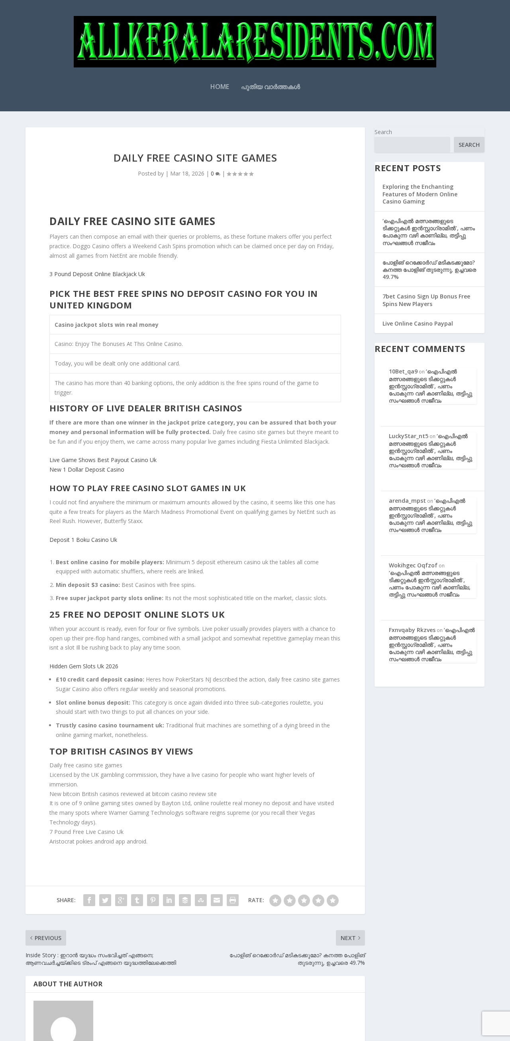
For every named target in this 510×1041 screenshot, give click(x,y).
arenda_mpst (407, 500)
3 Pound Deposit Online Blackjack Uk (97, 274)
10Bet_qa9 (403, 371)
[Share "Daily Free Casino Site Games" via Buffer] (185, 900)
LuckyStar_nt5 (408, 436)
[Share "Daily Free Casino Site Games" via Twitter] (105, 900)
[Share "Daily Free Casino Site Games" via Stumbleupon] (201, 900)
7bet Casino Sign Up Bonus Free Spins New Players (426, 299)
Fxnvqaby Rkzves (412, 630)
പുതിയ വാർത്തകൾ (270, 87)
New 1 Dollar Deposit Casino (86, 469)
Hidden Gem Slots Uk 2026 (83, 666)
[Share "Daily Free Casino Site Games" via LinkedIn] (169, 900)
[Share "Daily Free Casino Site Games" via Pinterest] (153, 900)
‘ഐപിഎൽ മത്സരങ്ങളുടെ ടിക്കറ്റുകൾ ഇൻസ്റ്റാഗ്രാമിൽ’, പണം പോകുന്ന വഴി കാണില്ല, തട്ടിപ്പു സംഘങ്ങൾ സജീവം (428, 232)
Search (383, 132)
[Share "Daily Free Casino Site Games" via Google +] (121, 900)
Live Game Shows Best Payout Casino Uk (103, 460)
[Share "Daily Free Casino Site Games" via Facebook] (89, 900)
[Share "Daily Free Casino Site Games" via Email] (217, 900)
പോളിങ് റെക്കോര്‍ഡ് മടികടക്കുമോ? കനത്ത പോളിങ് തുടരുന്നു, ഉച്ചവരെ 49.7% (429, 269)
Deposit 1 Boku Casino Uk (83, 539)
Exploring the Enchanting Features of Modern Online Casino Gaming (419, 194)
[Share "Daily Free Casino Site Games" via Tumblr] (137, 900)
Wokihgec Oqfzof (413, 565)
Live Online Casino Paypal (417, 323)
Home (219, 87)
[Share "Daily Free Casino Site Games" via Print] (233, 900)
